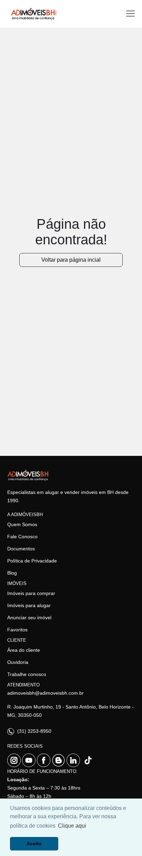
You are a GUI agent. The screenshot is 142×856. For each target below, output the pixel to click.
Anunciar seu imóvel (29, 617)
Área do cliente (23, 650)
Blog (12, 573)
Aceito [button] (34, 843)
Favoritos (17, 629)
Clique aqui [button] (72, 826)
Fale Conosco (22, 536)
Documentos (21, 548)
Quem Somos (22, 524)
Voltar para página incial (71, 260)
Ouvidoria (17, 662)
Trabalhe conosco (26, 674)
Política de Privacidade (32, 561)
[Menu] (130, 13)
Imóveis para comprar (31, 593)
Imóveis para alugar (29, 605)
